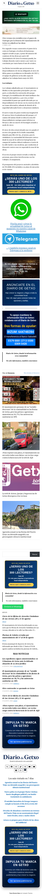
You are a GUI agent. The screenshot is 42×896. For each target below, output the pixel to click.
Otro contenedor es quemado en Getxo (18, 688)
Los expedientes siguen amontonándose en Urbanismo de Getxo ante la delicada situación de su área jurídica (20, 661)
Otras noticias (18, 666)
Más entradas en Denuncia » (32, 373)
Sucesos (15, 691)
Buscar (34, 554)
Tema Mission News (14, 893)
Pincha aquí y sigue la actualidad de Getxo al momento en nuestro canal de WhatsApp (21, 227)
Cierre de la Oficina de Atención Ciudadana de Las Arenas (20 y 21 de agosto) (20, 617)
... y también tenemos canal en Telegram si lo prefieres (21, 249)
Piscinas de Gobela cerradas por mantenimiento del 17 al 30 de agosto (18, 636)
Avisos (4, 622)
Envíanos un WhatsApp (12, 607)
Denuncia (16, 683)
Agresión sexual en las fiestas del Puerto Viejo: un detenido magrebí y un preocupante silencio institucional (19, 534)
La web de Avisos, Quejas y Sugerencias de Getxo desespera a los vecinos (19, 494)
